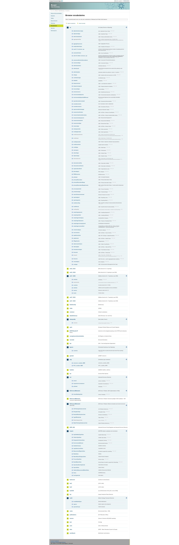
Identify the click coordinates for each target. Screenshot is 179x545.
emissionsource (76, 91)
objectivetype (76, 155)
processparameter (77, 188)
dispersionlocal (76, 83)
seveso (71, 518)
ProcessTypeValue (77, 459)
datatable (75, 80)
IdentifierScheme (77, 445)
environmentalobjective (78, 94)
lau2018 (72, 490)
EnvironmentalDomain (78, 443)
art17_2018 (72, 301)
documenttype (76, 88)
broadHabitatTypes (77, 501)
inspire (71, 431)
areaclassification (77, 52)
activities (75, 279)
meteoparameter (76, 128)
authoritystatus (76, 72)
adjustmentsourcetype (78, 30)
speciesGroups (76, 506)
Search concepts (82, 23)
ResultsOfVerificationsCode (79, 414)
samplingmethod (77, 215)
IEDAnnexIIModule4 (75, 403)
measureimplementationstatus (80, 115)
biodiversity (73, 304)
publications (73, 514)
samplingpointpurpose (78, 220)
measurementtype (77, 123)
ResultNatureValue (77, 462)
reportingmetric (76, 200)
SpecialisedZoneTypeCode (79, 464)
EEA (56, 1)
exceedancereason (77, 106)
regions (75, 504)
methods (75, 287)
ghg (71, 359)
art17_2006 (72, 276)
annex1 (75, 380)
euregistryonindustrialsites (77, 336)
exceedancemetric (77, 103)
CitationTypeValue (77, 437)
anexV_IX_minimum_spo (78, 49)
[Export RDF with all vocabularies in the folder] (126, 27)
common (72, 312)
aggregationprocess (77, 43)
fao (70, 343)
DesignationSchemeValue (79, 440)
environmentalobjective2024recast (80, 97)
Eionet (56, 10)
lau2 (71, 487)
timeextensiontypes (77, 249)
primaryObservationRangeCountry (80, 185)
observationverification (78, 165)
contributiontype (77, 77)
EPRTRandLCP (74, 331)
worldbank (72, 533)
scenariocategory (77, 229)
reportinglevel (76, 197)
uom (71, 525)
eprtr (71, 327)
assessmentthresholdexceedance (80, 60)
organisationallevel (77, 168)
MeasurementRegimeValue (79, 451)
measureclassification (78, 112)
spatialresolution (77, 235)
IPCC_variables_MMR (78, 365)
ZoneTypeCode (76, 475)
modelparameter (77, 141)
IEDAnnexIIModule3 (75, 398)
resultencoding (76, 202)
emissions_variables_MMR (79, 363)
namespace (75, 150)
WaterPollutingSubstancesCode (80, 422)
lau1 (71, 483)
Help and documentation (56, 13)
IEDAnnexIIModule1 (75, 390)
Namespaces (54, 30)
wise (71, 529)
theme (74, 472)
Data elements (54, 20)
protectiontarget (76, 191)
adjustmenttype (76, 33)
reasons (75, 290)
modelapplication (77, 131)
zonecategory (76, 261)
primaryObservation (77, 179)
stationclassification (77, 243)
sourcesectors (76, 232)
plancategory (76, 171)
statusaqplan (76, 246)
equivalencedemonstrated (79, 101)
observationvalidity (77, 163)
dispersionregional (77, 86)
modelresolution (77, 144)
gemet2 (72, 355)
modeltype (75, 147)
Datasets (53, 15)
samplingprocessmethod (78, 226)
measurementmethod (78, 120)
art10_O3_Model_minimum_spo (80, 55)
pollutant (75, 177)
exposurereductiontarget (78, 109)
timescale (75, 252)
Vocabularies (54, 25)
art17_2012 (72, 297)
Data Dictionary (61, 10)
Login (117, 0)
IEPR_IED (72, 427)
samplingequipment (77, 212)
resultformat (76, 206)
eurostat (72, 339)
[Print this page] (119, 1)
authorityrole (76, 68)
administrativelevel (77, 36)
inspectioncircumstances (78, 383)
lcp (70, 494)
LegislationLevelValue (78, 448)
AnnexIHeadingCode (77, 394)
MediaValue (75, 453)
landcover (72, 479)
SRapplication (76, 241)
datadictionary (73, 315)
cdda (71, 308)
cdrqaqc (75, 74)
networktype (76, 152)
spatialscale (76, 238)
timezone (75, 258)
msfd (71, 498)
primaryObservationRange (79, 182)
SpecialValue (76, 467)
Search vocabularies (71, 23)
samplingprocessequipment (79, 223)
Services (53, 28)
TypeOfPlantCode (77, 417)
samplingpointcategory (78, 217)
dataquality (73, 319)
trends (74, 293)
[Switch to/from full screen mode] (121, 1)
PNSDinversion (76, 174)
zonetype (75, 264)
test (71, 522)
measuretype (76, 126)
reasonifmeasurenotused (78, 194)
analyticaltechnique (77, 46)
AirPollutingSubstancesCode (79, 408)
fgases (71, 347)
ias (70, 373)
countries (75, 285)
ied (70, 377)
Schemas (53, 23)
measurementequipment (78, 117)
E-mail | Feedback (55, 540)
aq (70, 27)
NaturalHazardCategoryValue (79, 456)
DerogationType (76, 411)
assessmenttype (76, 62)
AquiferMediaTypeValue (78, 434)
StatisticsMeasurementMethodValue (81, 470)
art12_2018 (72, 272)
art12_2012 (72, 268)
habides (72, 369)
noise (71, 511)
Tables (52, 18)
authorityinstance (77, 65)
